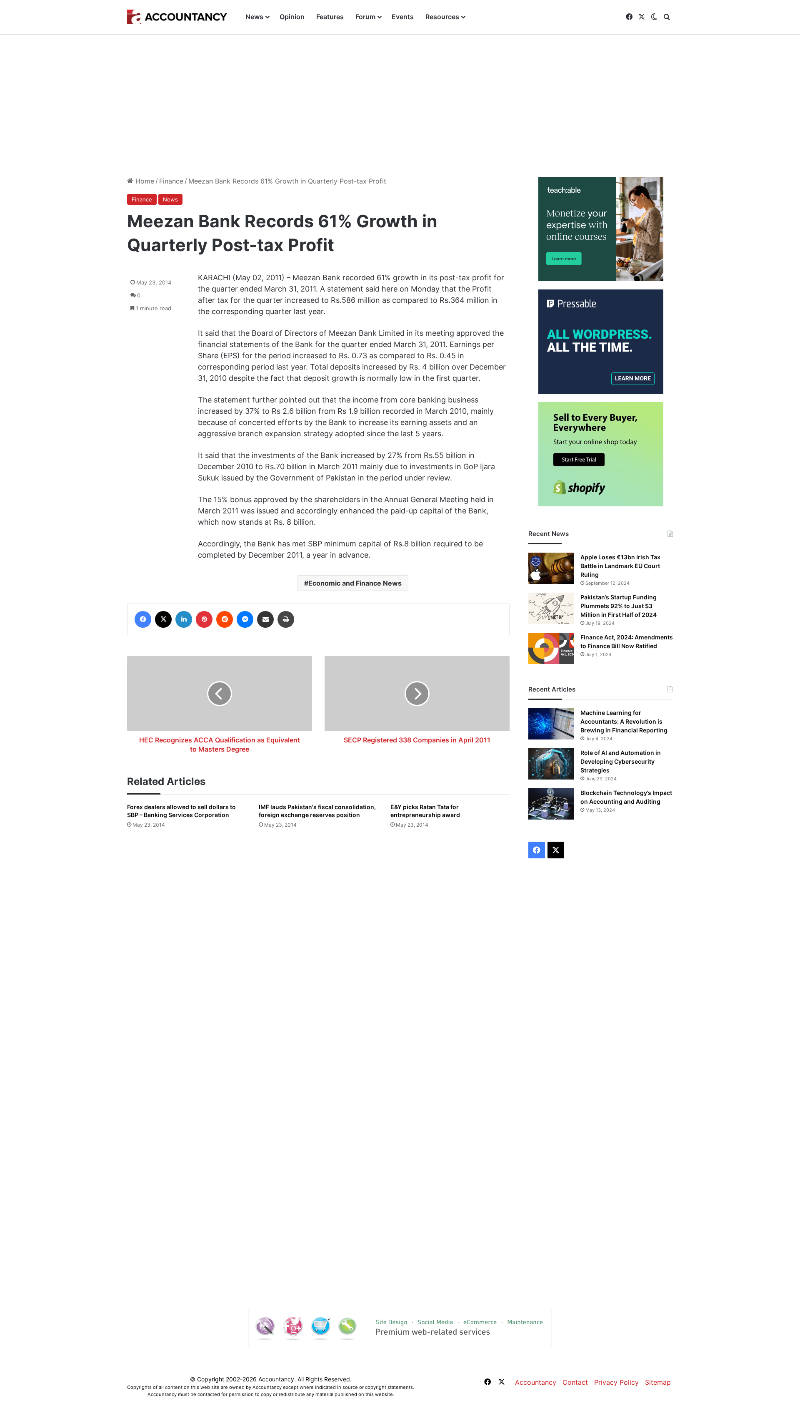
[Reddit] (224, 619)
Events (403, 17)
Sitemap (658, 1382)
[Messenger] (245, 619)
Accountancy (535, 1382)
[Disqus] (318, 954)
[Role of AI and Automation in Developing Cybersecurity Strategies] (551, 764)
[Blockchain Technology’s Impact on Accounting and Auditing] (551, 804)
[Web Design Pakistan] (400, 1327)
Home (143, 181)
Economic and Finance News (355, 583)
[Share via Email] (265, 619)
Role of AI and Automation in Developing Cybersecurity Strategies (620, 761)
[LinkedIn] (183, 619)
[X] (163, 619)
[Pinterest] (204, 619)
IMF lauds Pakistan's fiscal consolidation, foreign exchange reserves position (317, 810)
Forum (365, 17)
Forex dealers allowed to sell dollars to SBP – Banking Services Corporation (181, 810)
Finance (171, 181)
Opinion (292, 17)
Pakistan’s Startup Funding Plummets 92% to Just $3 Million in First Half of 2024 (618, 606)
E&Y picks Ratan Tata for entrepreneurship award (425, 810)
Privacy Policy (616, 1382)
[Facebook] (143, 619)
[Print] (286, 619)
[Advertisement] (400, 106)
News (254, 17)
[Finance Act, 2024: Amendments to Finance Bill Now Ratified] (551, 648)
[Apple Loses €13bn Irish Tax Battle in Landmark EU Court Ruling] (551, 568)
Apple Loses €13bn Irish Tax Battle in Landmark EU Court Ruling (620, 565)
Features (330, 17)
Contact (575, 1382)
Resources (442, 17)
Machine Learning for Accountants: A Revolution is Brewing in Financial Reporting (624, 721)
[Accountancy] (177, 17)
